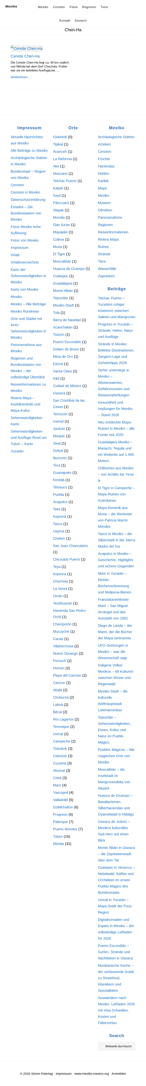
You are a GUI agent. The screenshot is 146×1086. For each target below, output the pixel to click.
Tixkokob (60, 749)
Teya (57, 567)
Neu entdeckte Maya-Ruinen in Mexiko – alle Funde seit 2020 (116, 428)
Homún (58, 668)
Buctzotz (60, 458)
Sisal (57, 443)
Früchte (104, 159)
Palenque (60, 822)
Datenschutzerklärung (28, 200)
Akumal (59, 771)
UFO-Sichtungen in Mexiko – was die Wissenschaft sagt (113, 651)
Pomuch (59, 661)
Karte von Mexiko (24, 289)
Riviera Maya (108, 239)
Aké (56, 166)
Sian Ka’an (61, 225)
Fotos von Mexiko (25, 240)
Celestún (60, 756)
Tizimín (58, 335)
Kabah (58, 188)
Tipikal (58, 144)
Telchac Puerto (65, 181)
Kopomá (59, 516)
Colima (58, 239)
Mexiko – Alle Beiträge (28, 304)
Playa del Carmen (67, 675)
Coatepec (60, 276)
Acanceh (60, 152)
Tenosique (61, 727)
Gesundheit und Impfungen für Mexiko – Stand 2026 (115, 408)
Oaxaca (59, 393)
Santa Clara (62, 371)
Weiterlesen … (21, 77)
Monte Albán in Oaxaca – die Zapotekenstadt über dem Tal (116, 854)
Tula (56, 313)
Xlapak (58, 210)
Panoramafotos (110, 217)
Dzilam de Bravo (66, 349)
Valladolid (60, 800)
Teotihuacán (62, 603)
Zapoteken (106, 276)
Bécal (57, 712)
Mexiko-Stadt (63, 305)
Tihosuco (60, 487)
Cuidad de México (67, 386)
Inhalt (15, 255)
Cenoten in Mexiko (25, 192)
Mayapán (60, 232)
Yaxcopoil (60, 792)
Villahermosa (63, 646)
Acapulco (60, 502)
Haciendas (106, 166)
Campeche (61, 741)
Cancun (59, 683)
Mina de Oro (63, 356)
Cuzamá (59, 763)
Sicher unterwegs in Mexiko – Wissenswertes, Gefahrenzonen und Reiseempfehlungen (113, 382)
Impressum (19, 248)
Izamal (58, 421)
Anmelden (119, 1073)
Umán (57, 596)
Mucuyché (61, 631)
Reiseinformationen (113, 232)
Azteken (104, 144)
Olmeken (105, 210)
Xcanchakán (62, 327)
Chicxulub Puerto (66, 559)
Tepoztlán (60, 298)
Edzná (58, 364)
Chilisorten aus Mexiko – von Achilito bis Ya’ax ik (116, 474)
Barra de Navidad (67, 320)
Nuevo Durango (65, 653)
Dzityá (58, 451)
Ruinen (103, 247)
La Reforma (62, 159)
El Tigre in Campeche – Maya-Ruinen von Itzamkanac (116, 494)
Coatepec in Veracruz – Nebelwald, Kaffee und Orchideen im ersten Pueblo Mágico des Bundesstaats (116, 880)
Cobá (57, 778)
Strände (104, 254)
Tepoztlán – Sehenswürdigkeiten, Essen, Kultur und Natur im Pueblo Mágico (114, 729)
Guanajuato (62, 473)
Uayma (58, 531)
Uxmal (58, 734)
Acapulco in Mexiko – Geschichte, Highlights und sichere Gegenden (116, 560)
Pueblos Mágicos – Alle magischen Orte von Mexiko (116, 756)
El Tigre (59, 254)
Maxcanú (60, 173)
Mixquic (59, 436)
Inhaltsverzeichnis (25, 262)
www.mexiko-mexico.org (91, 1073)
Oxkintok (60, 137)
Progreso (60, 814)
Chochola (60, 581)
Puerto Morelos (65, 829)
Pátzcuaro (61, 203)
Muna (57, 247)
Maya (102, 188)
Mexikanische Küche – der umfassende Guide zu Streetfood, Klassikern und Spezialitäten (116, 978)
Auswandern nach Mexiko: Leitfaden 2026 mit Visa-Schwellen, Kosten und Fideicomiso (116, 1010)
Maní (57, 785)
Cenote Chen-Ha (25, 56)
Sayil (57, 195)
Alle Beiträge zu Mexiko (29, 150)
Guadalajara (62, 283)
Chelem (59, 538)
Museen (104, 203)
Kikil (56, 378)
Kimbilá (58, 480)
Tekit (56, 509)
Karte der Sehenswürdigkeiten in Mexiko (28, 276)
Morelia (59, 217)
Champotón (62, 624)
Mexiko (11, 6)
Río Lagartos (63, 719)
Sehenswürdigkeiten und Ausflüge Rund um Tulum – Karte (29, 437)
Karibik (103, 181)
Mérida (58, 844)
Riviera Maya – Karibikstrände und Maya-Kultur (25, 404)
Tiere (102, 261)
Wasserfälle (107, 269)
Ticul (56, 465)
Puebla (58, 494)
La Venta (60, 589)
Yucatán (17, 451)
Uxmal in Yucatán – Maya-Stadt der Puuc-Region (115, 906)
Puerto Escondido (67, 342)
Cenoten (17, 185)
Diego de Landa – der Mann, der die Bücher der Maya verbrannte (115, 632)
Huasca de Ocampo (69, 269)
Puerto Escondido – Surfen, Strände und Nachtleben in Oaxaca (115, 952)
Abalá (57, 690)
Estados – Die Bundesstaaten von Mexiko (26, 213)
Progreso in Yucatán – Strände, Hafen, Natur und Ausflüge (115, 330)
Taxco (57, 524)
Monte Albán (63, 291)
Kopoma (59, 574)
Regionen (105, 225)
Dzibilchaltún (63, 807)
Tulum (58, 836)
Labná (58, 705)
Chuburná (61, 697)
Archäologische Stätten (116, 137)
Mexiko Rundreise (25, 311)
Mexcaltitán (62, 261)
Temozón (60, 414)
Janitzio (59, 429)
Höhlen (103, 173)
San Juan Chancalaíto (70, 546)
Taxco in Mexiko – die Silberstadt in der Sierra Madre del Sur (116, 540)
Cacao (58, 639)
